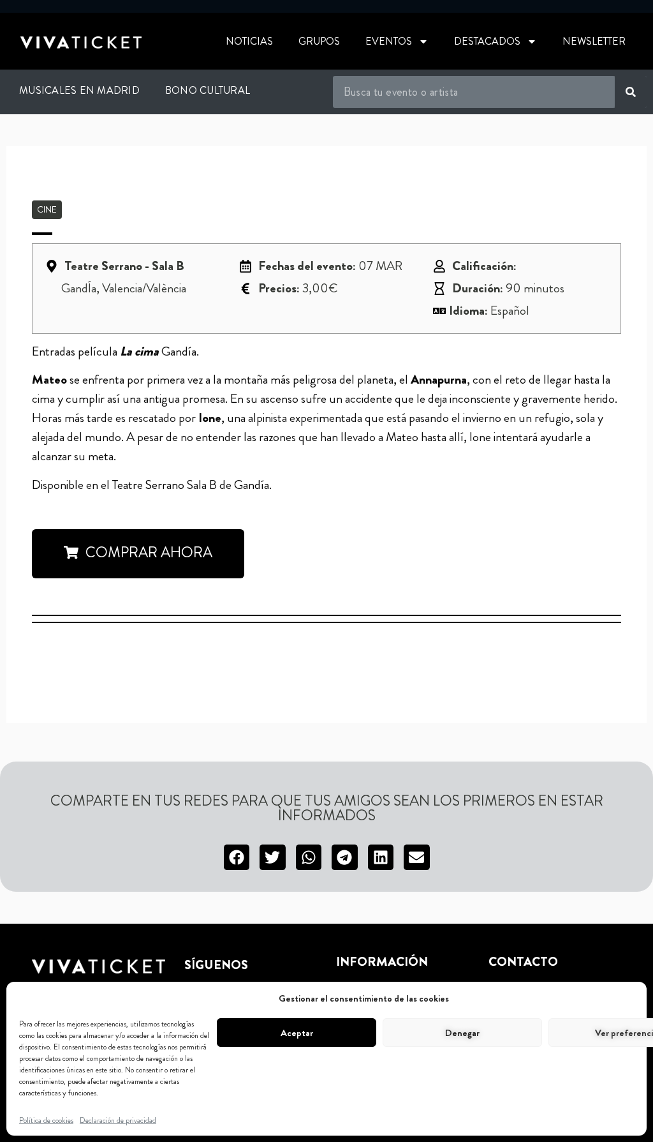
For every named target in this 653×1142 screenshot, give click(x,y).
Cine (47, 209)
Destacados (487, 41)
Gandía (251, 485)
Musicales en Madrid (79, 90)
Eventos (388, 41)
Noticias (249, 41)
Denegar (462, 1033)
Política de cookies (46, 1120)
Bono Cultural (207, 90)
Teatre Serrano (148, 485)
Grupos (319, 41)
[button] (237, 857)
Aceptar (297, 1033)
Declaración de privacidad (118, 1120)
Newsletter (594, 41)
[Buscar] (631, 92)
